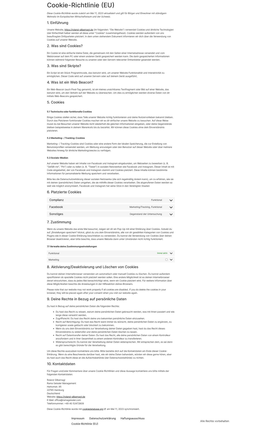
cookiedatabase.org (92, 409)
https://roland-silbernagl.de (79, 29)
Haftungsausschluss (133, 418)
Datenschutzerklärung (102, 418)
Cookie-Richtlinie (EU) (84, 423)
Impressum (77, 418)
